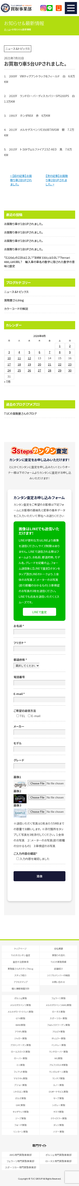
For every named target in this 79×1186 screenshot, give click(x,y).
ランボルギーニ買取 (58, 1071)
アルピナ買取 (58, 1031)
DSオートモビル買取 (58, 1091)
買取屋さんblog (14, 300)
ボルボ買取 (20, 1098)
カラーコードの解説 (16, 309)
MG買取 (58, 1058)
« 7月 (7, 382)
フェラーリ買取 (58, 998)
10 (9, 358)
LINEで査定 (39, 612)
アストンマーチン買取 (20, 1045)
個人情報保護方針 (20, 988)
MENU (71, 8)
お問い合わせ (58, 981)
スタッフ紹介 (20, 975)
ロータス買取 (58, 1011)
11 (19, 358)
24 (9, 370)
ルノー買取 (58, 1085)
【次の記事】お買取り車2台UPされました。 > (57, 180)
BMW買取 (20, 1024)
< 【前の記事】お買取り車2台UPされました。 (21, 180)
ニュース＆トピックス (16, 292)
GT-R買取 (20, 1018)
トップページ (20, 948)
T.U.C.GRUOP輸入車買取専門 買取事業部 (20, 8)
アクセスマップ (21, 981)
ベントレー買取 (58, 1045)
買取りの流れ (58, 955)
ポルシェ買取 (20, 998)
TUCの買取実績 (58, 961)
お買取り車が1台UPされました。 (23, 224)
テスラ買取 (58, 1111)
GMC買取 (20, 1105)
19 (29, 364)
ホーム (7, 29)
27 (39, 370)
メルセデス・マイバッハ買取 (20, 1011)
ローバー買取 (20, 1058)
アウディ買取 (21, 1031)
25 (19, 370)
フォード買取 (20, 1125)
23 (70, 364)
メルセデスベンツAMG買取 (58, 1005)
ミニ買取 (20, 1064)
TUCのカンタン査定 (20, 955)
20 (39, 364)
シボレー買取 (58, 1105)
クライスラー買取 (58, 1118)
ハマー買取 (58, 1131)
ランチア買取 (58, 1078)
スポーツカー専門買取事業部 (20, 1167)
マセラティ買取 (20, 1078)
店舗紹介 (58, 968)
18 (19, 364)
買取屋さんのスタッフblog (20, 968)
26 (29, 370)
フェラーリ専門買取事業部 (20, 1161)
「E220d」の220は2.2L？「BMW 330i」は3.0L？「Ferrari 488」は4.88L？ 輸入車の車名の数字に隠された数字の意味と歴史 (39, 262)
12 (29, 358)
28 (49, 370)
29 (59, 370)
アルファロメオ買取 (58, 1064)
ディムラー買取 (58, 1038)
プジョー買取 (20, 1085)
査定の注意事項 (20, 961)
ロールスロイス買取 (20, 1051)
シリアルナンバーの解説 (58, 975)
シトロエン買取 (20, 1091)
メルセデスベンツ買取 (20, 1005)
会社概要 (58, 948)
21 (49, 364)
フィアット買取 (20, 1071)
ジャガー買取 (20, 1038)
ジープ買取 (20, 1118)
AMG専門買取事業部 (21, 1154)
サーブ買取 (58, 1098)
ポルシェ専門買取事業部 (59, 1154)
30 (70, 370)
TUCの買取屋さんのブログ (20, 413)
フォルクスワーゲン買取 (58, 1024)
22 (59, 364)
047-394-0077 (59, 8)
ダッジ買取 (58, 1125)
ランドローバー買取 (58, 1051)
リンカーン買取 (20, 1131)
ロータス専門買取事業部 (58, 1161)
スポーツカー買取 (58, 1018)
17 (9, 364)
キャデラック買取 (21, 1111)
